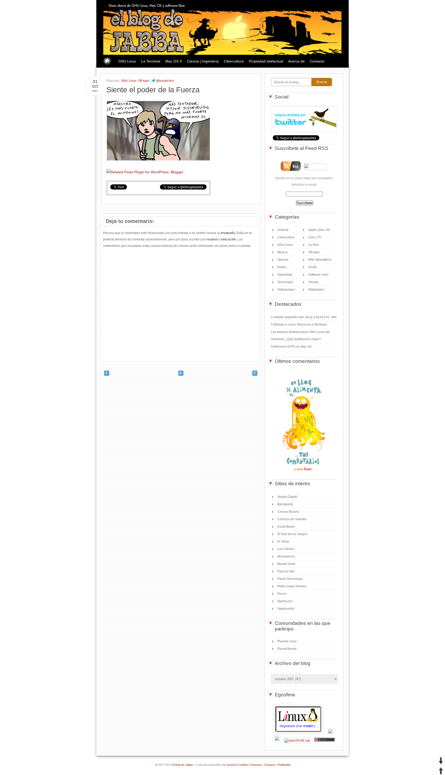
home (107, 61)
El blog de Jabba (182, 764)
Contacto (317, 61)
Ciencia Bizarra (288, 511)
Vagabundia (285, 608)
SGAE (312, 267)
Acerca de (296, 61)
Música (282, 252)
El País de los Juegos (292, 534)
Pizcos (282, 594)
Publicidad (284, 764)
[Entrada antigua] (257, 374)
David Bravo (286, 526)
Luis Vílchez (285, 549)
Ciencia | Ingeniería (203, 61)
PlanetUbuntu (287, 649)
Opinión (282, 260)
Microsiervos (286, 556)
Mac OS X (173, 61)
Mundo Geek (286, 564)
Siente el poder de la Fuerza (153, 90)
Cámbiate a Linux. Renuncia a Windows (299, 324)
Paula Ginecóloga (290, 579)
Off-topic (144, 81)
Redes (282, 267)
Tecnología (285, 282)
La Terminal (150, 61)
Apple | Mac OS (319, 230)
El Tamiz (283, 541)
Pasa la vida (286, 571)
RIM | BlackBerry (319, 260)
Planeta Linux (287, 641)
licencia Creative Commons (244, 764)
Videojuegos (286, 289)
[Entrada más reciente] (102, 374)
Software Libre (318, 274)
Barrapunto (285, 504)
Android (282, 230)
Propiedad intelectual (266, 61)
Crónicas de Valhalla (291, 519)
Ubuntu (313, 282)
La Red (313, 245)
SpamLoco (285, 601)
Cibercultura (234, 61)
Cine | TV (314, 237)
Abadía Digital (287, 497)
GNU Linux (127, 61)
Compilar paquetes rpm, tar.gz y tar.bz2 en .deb (304, 317)
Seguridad (284, 274)
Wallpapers (316, 289)
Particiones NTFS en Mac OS (291, 346)
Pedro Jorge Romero (292, 586)
